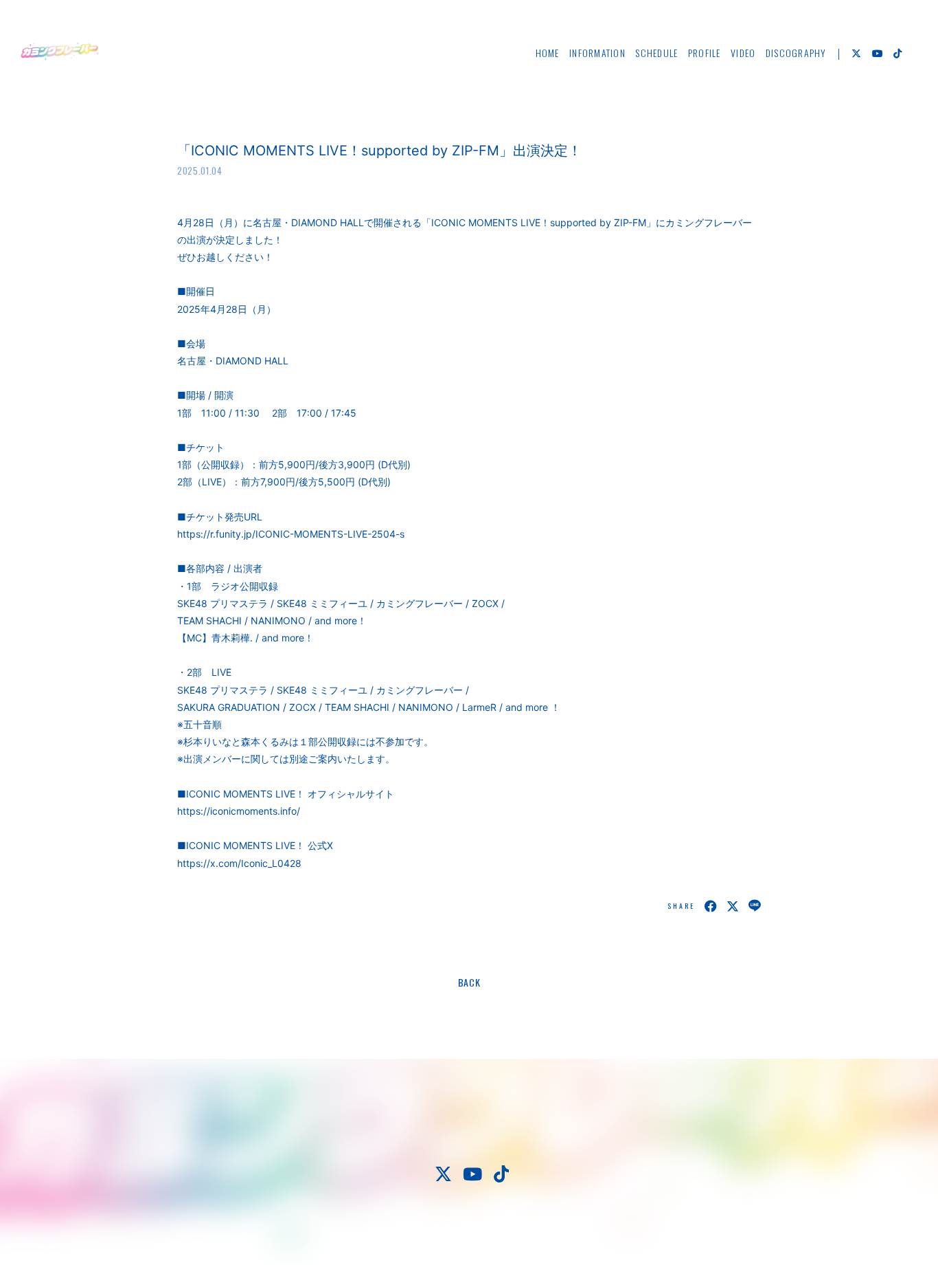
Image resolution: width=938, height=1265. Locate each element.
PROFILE (704, 52)
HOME (548, 52)
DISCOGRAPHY (796, 52)
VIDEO (743, 52)
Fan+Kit (510, 1230)
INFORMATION (597, 52)
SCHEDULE (656, 52)
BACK (469, 982)
